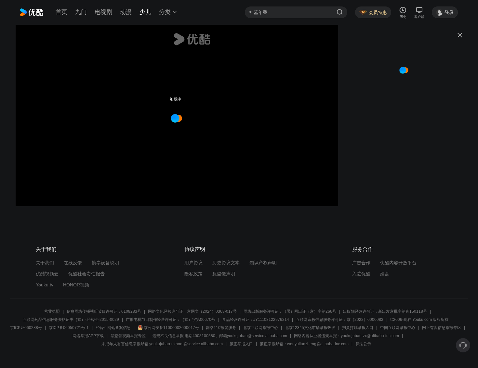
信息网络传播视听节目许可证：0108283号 (104, 311)
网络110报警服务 (221, 327)
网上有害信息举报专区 (441, 327)
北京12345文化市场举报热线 (310, 327)
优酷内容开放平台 (398, 262)
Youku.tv (44, 284)
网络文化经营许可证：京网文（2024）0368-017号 (192, 311)
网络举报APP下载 (88, 336)
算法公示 (363, 344)
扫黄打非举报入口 (357, 327)
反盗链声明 (223, 273)
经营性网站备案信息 (113, 327)
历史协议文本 (226, 262)
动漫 (126, 12)
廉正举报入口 (241, 344)
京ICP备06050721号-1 (69, 327)
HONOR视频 (76, 284)
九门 (81, 12)
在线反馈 (73, 262)
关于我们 (45, 262)
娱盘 (384, 273)
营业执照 (52, 311)
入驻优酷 (361, 273)
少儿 (145, 12)
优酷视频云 (47, 273)
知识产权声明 (263, 262)
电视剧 (103, 12)
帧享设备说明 (105, 262)
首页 (61, 12)
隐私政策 (193, 273)
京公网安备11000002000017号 (171, 327)
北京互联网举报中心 (260, 327)
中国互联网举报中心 (397, 327)
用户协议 (193, 262)
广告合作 (361, 262)
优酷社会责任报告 (86, 273)
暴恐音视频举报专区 (128, 336)
